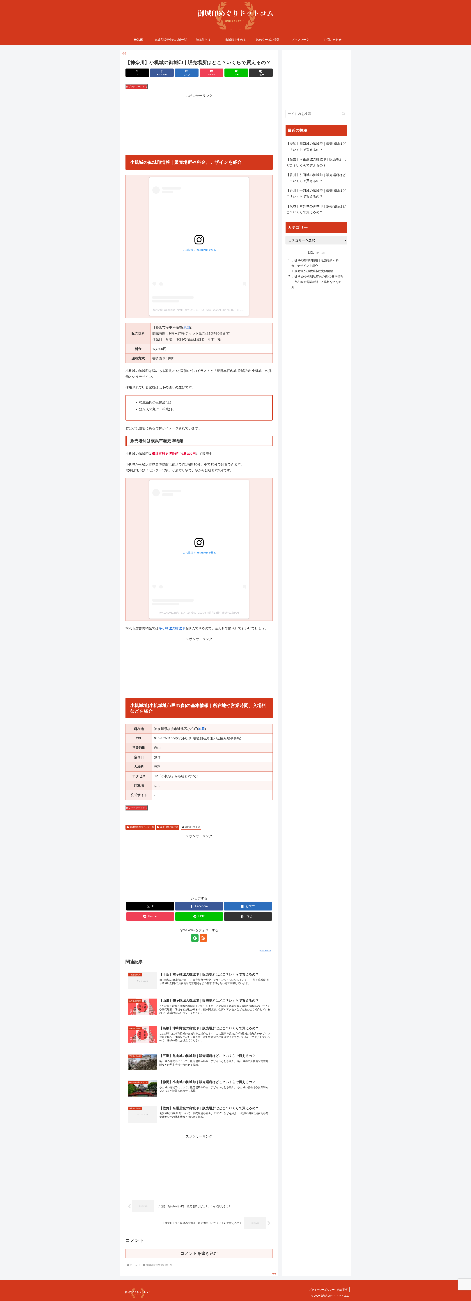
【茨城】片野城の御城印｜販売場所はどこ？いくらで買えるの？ (316, 209)
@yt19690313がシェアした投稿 (177, 612)
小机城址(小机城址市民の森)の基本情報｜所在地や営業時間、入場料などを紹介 (317, 282)
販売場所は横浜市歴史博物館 (314, 271)
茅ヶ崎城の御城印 (172, 628)
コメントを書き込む (199, 1253)
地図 (186, 327)
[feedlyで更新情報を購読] (195, 938)
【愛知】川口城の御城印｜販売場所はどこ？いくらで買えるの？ (316, 146)
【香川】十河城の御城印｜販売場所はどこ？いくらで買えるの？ (316, 193)
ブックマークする (137, 86)
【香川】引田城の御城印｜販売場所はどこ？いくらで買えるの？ (316, 178)
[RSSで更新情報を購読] (203, 938)
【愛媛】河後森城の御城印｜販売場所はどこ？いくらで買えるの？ (316, 162)
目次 (311, 252)
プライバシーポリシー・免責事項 (328, 1289)
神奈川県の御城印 (169, 827)
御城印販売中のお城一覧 (142, 827)
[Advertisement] (199, 124)
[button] (261, 73)
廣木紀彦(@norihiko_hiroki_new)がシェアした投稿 (181, 309)
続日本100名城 (192, 827)
